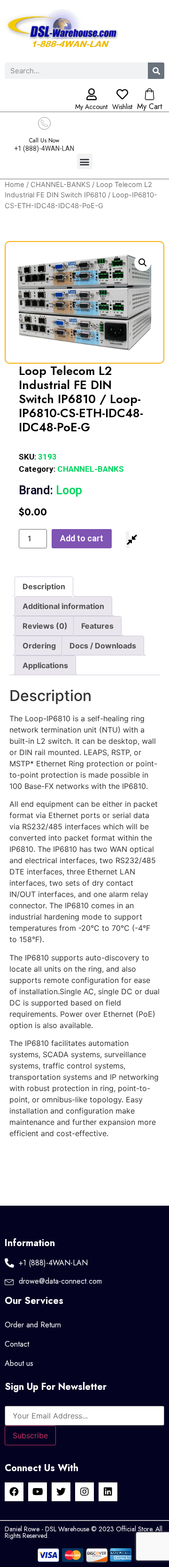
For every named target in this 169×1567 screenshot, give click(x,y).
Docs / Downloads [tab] (102, 645)
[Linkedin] (108, 1491)
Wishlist (122, 106)
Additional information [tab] (63, 606)
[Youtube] (37, 1491)
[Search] (156, 70)
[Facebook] (14, 1491)
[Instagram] (84, 1491)
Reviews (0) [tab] (45, 626)
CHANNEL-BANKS (60, 184)
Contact (17, 1344)
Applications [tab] (45, 665)
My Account (91, 106)
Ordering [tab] (39, 645)
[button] (84, 161)
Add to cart (81, 538)
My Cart (149, 106)
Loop (50, 490)
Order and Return (33, 1324)
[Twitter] (61, 1491)
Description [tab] (44, 586)
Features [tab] (97, 626)
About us (19, 1363)
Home (14, 184)
